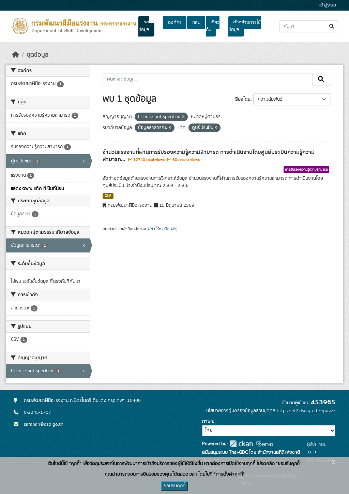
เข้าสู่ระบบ (327, 5)
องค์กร (175, 22)
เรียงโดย (242, 99)
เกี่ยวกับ (212, 26)
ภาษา (207, 421)
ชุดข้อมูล (143, 26)
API (150, 229)
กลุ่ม (196, 22)
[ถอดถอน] (183, 117)
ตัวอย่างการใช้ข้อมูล (244, 26)
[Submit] (332, 26)
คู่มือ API (169, 229)
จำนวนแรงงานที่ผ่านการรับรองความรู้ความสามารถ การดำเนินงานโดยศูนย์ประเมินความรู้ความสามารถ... (209, 156)
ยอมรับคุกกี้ (174, 485)
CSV (108, 196)
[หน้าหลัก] (15, 54)
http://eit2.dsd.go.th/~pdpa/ (306, 410)
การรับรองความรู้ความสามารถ (306, 169)
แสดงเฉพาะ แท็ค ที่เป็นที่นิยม (37, 188)
